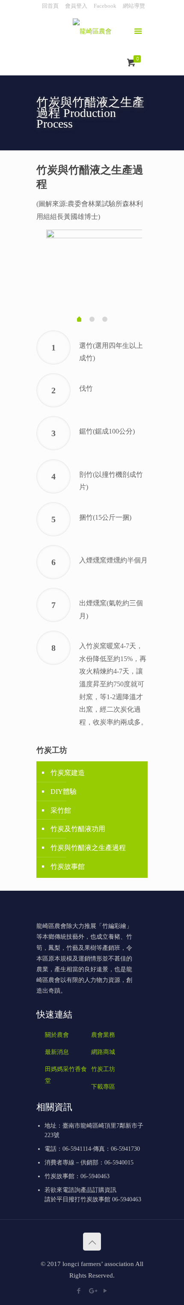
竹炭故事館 (67, 866)
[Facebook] (78, 1290)
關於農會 (57, 1035)
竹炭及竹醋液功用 (77, 828)
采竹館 (60, 810)
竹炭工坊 (103, 1069)
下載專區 (103, 1087)
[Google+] (92, 1290)
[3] (104, 319)
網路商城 (103, 1052)
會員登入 (76, 6)
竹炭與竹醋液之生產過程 (88, 847)
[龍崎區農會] (92, 32)
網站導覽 (134, 6)
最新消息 (57, 1052)
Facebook (105, 6)
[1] (79, 320)
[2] (92, 319)
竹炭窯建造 (67, 772)
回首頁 (50, 6)
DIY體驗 (63, 791)
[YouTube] (105, 1290)
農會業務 (103, 1035)
